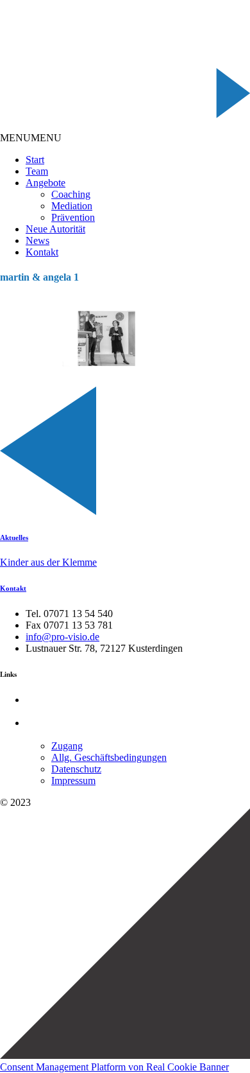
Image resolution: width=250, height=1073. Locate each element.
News (37, 240)
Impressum (73, 780)
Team (37, 171)
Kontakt (42, 252)
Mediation (71, 205)
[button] (31, 137)
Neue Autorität (55, 228)
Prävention (73, 217)
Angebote (45, 182)
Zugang (67, 745)
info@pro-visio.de (62, 636)
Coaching (70, 194)
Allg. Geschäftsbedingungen (109, 757)
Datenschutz (76, 768)
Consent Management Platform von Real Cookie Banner (114, 1066)
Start (35, 159)
